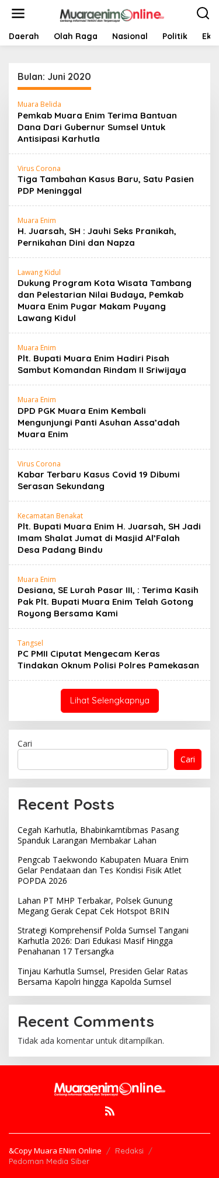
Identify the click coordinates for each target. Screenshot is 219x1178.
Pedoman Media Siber (49, 1161)
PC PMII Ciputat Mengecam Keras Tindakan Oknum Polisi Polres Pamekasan (108, 659)
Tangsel (30, 643)
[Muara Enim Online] (112, 12)
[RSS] (109, 1110)
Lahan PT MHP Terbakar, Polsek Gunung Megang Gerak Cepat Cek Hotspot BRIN (95, 905)
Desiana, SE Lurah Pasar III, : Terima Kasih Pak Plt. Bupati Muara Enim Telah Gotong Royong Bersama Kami (108, 601)
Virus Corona (39, 168)
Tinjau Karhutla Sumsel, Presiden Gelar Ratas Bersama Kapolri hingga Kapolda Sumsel (103, 976)
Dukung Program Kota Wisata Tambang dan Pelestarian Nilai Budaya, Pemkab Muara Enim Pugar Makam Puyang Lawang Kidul (105, 300)
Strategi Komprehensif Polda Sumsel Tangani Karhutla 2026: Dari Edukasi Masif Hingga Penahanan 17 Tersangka (103, 941)
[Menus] (18, 13)
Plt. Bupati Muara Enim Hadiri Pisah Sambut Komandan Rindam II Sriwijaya (102, 364)
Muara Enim (37, 220)
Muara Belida (39, 104)
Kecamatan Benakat (50, 516)
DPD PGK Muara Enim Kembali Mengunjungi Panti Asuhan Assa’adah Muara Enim (99, 422)
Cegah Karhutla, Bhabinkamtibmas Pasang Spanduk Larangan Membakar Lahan (98, 835)
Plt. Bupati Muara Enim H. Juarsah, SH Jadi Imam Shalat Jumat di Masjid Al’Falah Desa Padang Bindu (109, 538)
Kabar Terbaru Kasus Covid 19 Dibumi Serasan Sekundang (99, 480)
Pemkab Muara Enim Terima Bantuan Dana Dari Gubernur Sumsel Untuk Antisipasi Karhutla (97, 127)
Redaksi (129, 1150)
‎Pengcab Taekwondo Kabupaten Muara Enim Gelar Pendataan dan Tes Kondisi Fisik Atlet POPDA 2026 (103, 870)
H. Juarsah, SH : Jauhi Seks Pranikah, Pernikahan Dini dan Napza (97, 236)
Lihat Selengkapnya (110, 700)
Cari (25, 743)
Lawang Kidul (39, 272)
